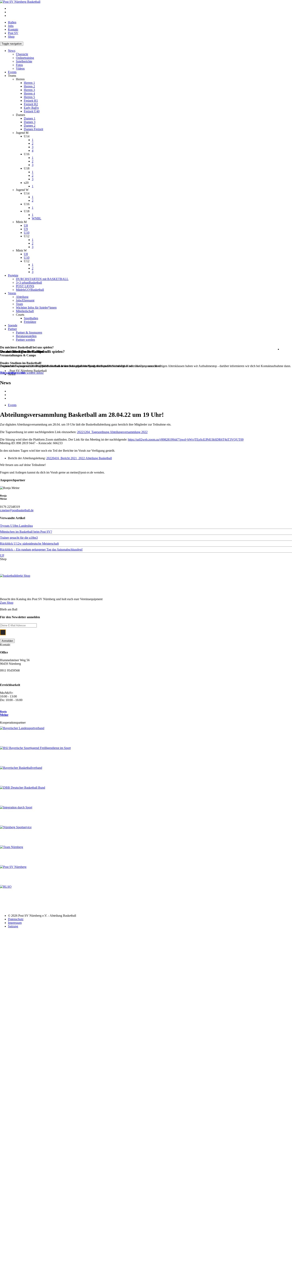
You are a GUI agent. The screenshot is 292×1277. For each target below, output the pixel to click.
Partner (12, 329)
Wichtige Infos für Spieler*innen (36, 307)
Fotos (19, 65)
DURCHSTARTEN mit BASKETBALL (42, 279)
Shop (11, 36)
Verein (12, 293)
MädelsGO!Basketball (30, 289)
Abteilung (22, 296)
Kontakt (13, 29)
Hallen (12, 22)
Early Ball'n (31, 107)
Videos (20, 68)
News (11, 50)
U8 (26, 225)
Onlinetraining (25, 57)
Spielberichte (24, 61)
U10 (26, 232)
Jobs (11, 26)
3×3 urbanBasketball (29, 282)
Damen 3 (29, 122)
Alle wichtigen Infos (13, 372)
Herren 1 (29, 82)
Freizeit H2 (31, 104)
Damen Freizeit (33, 129)
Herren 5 (29, 97)
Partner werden (25, 339)
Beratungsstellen (26, 336)
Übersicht (22, 54)
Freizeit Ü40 (32, 111)
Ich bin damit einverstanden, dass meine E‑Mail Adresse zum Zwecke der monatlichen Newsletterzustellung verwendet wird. (127, 632)
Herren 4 (29, 93)
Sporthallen (31, 318)
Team (19, 304)
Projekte (13, 275)
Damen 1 (29, 118)
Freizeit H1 (31, 100)
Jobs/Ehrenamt (25, 300)
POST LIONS (25, 286)
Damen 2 (29, 125)
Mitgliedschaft (25, 311)
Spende (12, 325)
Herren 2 (29, 86)
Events (12, 72)
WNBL (36, 218)
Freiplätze (30, 321)
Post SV (13, 33)
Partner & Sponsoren (29, 332)
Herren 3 (29, 90)
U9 (26, 229)
